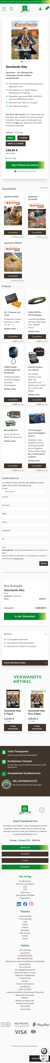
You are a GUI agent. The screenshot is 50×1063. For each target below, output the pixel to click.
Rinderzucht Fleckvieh (25, 1003)
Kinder (25, 938)
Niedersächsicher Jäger (25, 995)
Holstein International (25, 984)
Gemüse (25, 981)
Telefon (25, 854)
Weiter (44, 563)
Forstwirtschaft (25, 919)
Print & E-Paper (16, 143)
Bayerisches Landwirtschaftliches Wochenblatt (25, 961)
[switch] (44, 1059)
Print (10, 138)
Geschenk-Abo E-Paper (12, 712)
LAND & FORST (25, 989)
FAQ (25, 886)
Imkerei (25, 927)
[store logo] (25, 9)
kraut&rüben (25, 986)
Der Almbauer (25, 967)
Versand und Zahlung (25, 884)
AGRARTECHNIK (25, 956)
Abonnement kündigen (25, 895)
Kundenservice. (19, 559)
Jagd (25, 922)
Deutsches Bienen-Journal (25, 972)
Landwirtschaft (25, 916)
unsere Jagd (25, 1009)
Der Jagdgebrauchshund (25, 970)
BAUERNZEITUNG (25, 958)
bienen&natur (25, 964)
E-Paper (23, 138)
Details (8, 634)
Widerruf (25, 867)
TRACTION (25, 1006)
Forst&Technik (25, 978)
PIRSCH (25, 998)
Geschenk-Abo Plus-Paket (36, 712)
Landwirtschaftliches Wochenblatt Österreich (25, 992)
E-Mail (25, 860)
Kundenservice (25, 881)
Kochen (25, 936)
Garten (25, 924)
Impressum (25, 892)
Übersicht (25, 847)
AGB (25, 889)
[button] (4, 9)
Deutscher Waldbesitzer (25, 975)
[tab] (25, 634)
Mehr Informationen (14, 663)
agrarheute (25, 953)
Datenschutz (25, 898)
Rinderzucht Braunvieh (25, 1000)
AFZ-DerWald (25, 950)
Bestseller (25, 930)
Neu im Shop (25, 933)
